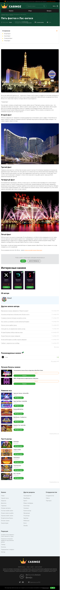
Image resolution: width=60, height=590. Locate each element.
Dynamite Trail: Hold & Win (19, 425)
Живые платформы (28, 503)
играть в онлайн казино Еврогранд (33, 250)
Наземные (26, 508)
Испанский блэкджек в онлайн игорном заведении (13, 339)
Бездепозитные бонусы (7, 518)
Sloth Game (16, 441)
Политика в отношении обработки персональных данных (7, 540)
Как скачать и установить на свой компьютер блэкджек (15, 321)
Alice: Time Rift (17, 473)
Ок (52, 587)
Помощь (3, 544)
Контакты (3, 547)
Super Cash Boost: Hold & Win (20, 401)
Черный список (5, 498)
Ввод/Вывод (26, 498)
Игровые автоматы (6, 508)
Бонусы (49, 11)
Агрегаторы (26, 505)
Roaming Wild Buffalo (18, 409)
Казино (11, 11)
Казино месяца (27, 510)
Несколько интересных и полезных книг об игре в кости (15, 314)
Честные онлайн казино (7, 510)
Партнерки (48, 500)
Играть (6, 287)
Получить (24, 375)
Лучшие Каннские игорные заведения (10, 336)
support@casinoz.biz (51, 1)
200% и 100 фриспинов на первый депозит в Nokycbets (26, 378)
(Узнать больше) (45, 587)
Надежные (3, 505)
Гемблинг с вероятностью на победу (10, 343)
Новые (2, 495)
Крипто (25, 500)
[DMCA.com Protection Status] (29, 578)
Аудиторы (25, 518)
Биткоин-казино (5, 520)
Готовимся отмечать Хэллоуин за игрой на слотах (13, 318)
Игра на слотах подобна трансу (9, 325)
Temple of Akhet (17, 449)
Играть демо (19, 397)
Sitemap (3, 552)
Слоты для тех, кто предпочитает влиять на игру (13, 329)
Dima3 (10, 22)
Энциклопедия (4, 523)
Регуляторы (26, 515)
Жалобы (25, 525)
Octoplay (15, 394)
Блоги (25, 523)
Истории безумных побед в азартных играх (12, 332)
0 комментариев (40, 22)
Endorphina (16, 443)
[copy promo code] (8, 284)
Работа (48, 498)
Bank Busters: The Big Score (20, 417)
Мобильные (26, 520)
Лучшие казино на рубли (7, 513)
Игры (30, 11)
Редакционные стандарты (7, 549)
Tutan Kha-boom (17, 465)
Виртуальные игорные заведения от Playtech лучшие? (14, 311)
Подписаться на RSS (34, 582)
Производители (27, 495)
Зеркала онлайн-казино (7, 515)
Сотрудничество (50, 495)
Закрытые (3, 500)
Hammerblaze (17, 457)
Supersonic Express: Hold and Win (21, 393)
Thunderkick (16, 451)
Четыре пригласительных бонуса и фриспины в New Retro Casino (28, 370)
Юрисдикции (26, 513)
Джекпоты (3, 503)
